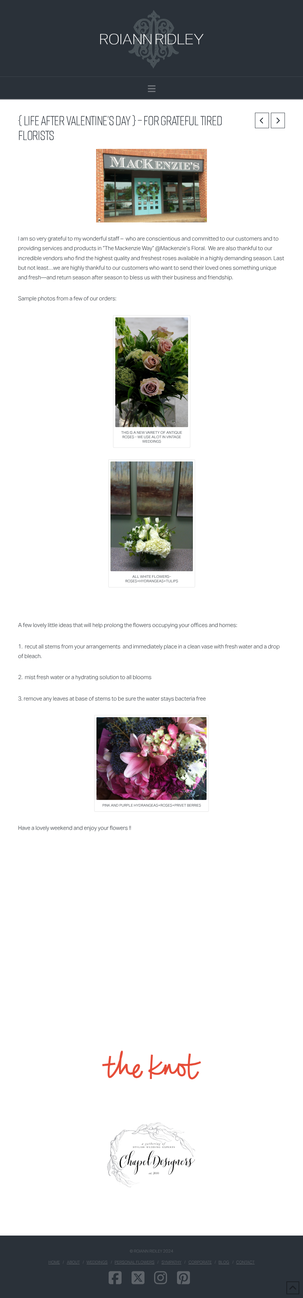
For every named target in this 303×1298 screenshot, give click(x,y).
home (54, 1262)
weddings (97, 1262)
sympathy (171, 1262)
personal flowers (134, 1262)
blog (223, 1262)
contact (245, 1262)
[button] (152, 88)
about (73, 1262)
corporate (200, 1262)
